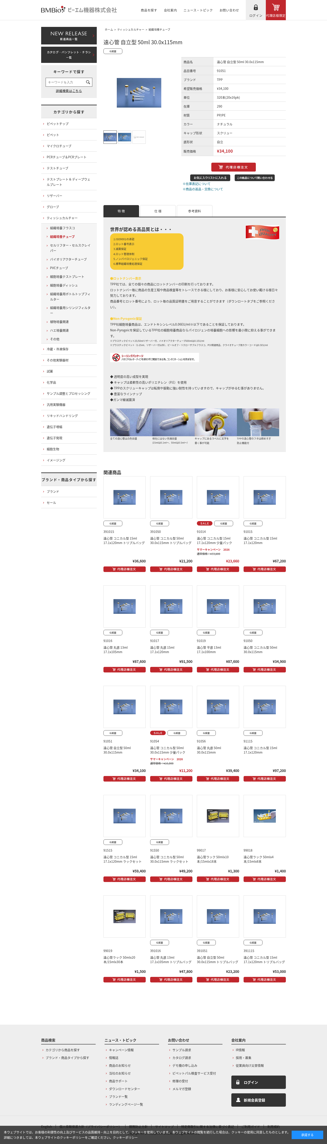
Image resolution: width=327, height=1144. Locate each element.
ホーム (109, 29)
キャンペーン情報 (121, 1050)
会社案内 (170, 10)
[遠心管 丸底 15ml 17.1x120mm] (171, 606)
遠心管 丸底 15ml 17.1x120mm (162, 649)
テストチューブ (57, 168)
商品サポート (118, 1081)
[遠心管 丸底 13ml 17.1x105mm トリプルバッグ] (171, 916)
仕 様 (157, 211)
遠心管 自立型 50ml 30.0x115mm (117, 750)
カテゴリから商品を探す (63, 1050)
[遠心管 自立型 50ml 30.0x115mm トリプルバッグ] (218, 916)
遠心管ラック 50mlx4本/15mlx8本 (259, 859)
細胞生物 (53, 449)
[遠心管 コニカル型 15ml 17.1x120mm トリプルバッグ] (124, 497)
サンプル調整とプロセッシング (68, 393)
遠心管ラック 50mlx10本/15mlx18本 (213, 859)
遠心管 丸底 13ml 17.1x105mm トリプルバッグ (171, 959)
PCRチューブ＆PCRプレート (67, 157)
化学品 (51, 382)
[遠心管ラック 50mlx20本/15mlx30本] (124, 916)
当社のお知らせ (120, 1073)
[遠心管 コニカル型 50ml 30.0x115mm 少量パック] (171, 707)
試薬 (50, 371)
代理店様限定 (276, 15)
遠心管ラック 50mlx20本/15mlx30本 (119, 959)
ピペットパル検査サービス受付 (194, 1073)
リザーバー (54, 195)
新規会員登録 (254, 1100)
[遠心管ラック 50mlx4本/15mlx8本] (265, 816)
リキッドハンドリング (62, 415)
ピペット (53, 134)
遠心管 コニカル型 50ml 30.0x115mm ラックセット (169, 859)
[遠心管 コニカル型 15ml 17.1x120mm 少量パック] (218, 497)
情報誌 (113, 1057)
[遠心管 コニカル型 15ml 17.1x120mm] (265, 497)
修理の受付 (180, 1081)
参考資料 (194, 211)
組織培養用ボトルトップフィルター (70, 296)
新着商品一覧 (68, 34)
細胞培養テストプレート (67, 276)
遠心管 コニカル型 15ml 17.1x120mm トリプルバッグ (124, 540)
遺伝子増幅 (54, 426)
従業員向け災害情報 (250, 1065)
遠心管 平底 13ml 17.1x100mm (209, 649)
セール (51, 502)
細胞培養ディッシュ (64, 285)
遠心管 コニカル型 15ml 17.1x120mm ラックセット (122, 859)
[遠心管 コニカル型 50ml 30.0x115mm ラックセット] (171, 816)
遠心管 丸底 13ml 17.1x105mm (115, 649)
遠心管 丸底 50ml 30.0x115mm (209, 750)
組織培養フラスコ (62, 228)
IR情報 (240, 1050)
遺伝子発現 (54, 438)
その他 (54, 339)
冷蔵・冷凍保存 (58, 349)
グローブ (53, 206)
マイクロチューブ (59, 146)
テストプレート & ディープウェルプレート (68, 182)
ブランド (53, 491)
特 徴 (121, 211)
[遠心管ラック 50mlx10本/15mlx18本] (218, 816)
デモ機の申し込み (184, 1065)
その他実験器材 (58, 360)
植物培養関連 (59, 321)
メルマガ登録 (181, 1088)
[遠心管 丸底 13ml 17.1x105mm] (124, 606)
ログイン (255, 15)
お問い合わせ (229, 10)
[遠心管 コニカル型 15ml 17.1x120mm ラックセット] (124, 816)
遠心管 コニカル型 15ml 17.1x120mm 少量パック (214, 540)
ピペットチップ (58, 123)
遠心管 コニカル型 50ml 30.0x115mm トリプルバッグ (171, 540)
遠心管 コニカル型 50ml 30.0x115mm (260, 649)
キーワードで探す (69, 71)
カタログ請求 (181, 1057)
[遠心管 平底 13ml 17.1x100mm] (218, 606)
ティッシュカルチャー (130, 29)
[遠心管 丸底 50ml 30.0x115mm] (218, 707)
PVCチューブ (59, 268)
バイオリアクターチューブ (68, 259)
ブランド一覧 (118, 1096)
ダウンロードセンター (124, 1088)
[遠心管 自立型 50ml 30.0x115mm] (124, 707)
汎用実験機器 (56, 404)
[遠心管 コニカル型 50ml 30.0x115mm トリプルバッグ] (171, 497)
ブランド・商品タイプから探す (69, 479)
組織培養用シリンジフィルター (70, 310)
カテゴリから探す (69, 111)
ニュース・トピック (198, 10)
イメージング (56, 460)
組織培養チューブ (159, 29)
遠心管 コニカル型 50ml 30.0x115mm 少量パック (167, 750)
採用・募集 (243, 1057)
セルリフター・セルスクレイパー (70, 248)
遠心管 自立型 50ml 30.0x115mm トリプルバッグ (217, 959)
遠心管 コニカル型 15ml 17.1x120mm (260, 540)
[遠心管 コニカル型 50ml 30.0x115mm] (265, 606)
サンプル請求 (181, 1050)
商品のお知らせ (120, 1065)
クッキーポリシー (125, 1137)
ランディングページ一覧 (126, 1104)
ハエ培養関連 (59, 330)
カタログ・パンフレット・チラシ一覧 (69, 55)
